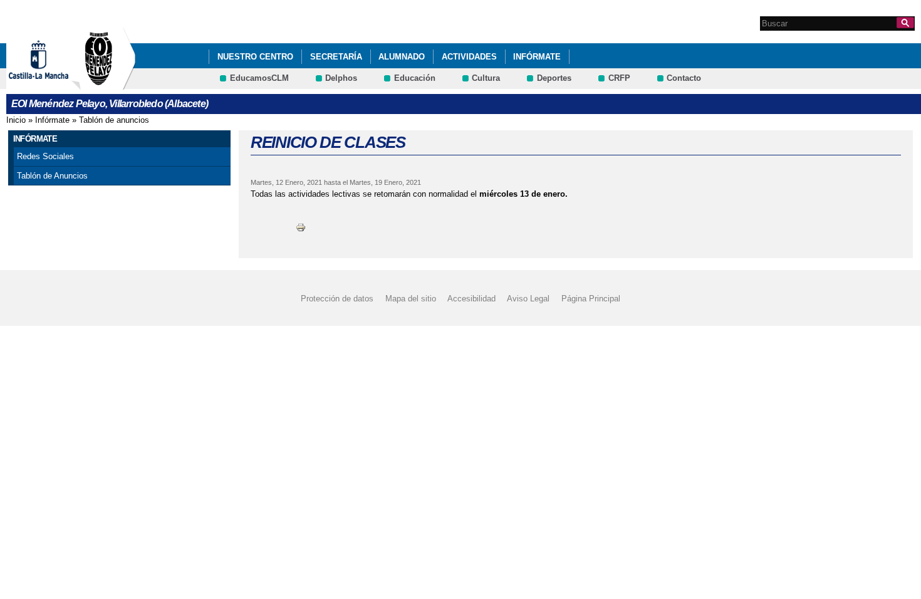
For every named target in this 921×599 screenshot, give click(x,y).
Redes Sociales (45, 156)
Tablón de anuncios (114, 120)
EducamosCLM (259, 78)
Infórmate (537, 56)
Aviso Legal (528, 298)
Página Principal (590, 298)
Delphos (341, 78)
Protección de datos (337, 298)
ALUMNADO (401, 56)
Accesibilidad (471, 298)
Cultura (486, 78)
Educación (414, 78)
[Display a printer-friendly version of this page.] (301, 227)
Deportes (554, 78)
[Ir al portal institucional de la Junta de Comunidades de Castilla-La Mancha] (54, 83)
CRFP (619, 78)
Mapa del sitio (410, 298)
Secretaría (336, 56)
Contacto (684, 78)
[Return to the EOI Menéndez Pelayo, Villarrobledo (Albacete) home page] (103, 83)
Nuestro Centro (255, 56)
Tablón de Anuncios (52, 175)
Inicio (16, 120)
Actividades (469, 56)
